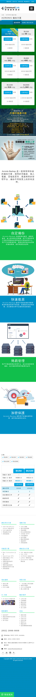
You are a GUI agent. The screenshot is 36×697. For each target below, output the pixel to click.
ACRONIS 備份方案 (27, 556)
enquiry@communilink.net (15, 648)
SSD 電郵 (24, 526)
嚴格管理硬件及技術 (9, 616)
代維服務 (5, 563)
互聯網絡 (23, 600)
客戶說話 (5, 620)
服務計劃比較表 (28, 22)
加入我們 (23, 607)
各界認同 (5, 618)
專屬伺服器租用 (8, 561)
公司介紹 (23, 598)
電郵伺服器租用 (8, 565)
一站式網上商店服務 (27, 583)
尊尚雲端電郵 (25, 528)
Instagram (10, 652)
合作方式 (23, 616)
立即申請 (8, 39)
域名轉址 (5, 585)
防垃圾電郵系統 (26, 532)
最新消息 (23, 615)
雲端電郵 (23, 530)
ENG (33, 1)
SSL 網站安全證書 (27, 552)
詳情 (14, 39)
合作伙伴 (23, 606)
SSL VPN (24, 554)
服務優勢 (17, 22)
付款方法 (14, 1)
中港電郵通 (24, 535)
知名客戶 (5, 615)
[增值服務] (6, 534)
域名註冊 (5, 583)
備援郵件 (23, 541)
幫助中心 (23, 622)
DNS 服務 (6, 587)
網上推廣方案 (25, 589)
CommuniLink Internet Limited (24, 659)
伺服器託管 (6, 559)
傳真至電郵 (24, 585)
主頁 (3, 15)
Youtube (6, 652)
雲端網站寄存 (7, 532)
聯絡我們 (8, 1)
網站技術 (23, 602)
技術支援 (20, 1)
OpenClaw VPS (8, 556)
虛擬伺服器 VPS (8, 558)
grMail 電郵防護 (26, 558)
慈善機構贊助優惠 (26, 625)
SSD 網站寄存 (7, 530)
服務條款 (23, 604)
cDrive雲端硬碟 (26, 587)
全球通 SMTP (25, 534)
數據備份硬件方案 (8, 566)
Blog (13, 652)
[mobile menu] (31, 8)
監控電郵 (23, 537)
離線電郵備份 (25, 539)
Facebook (3, 652)
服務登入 (27, 1)
